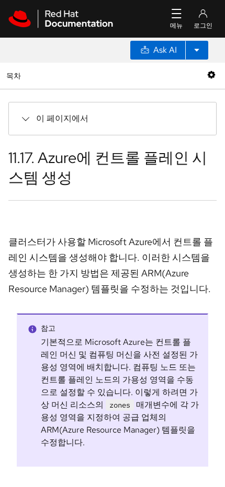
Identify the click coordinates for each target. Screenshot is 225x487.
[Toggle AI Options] (196, 50)
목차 (15, 75)
